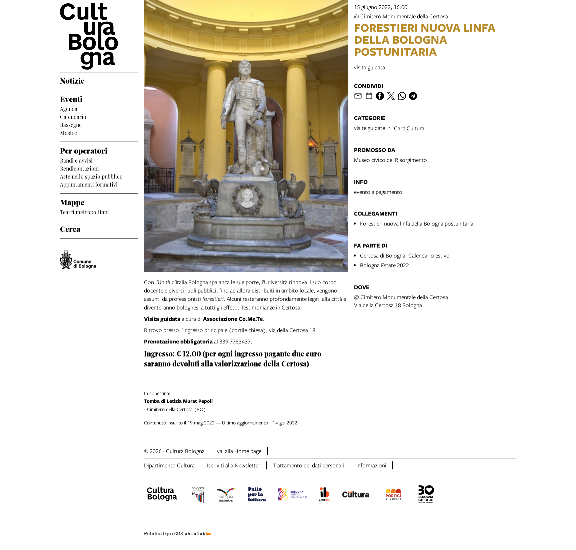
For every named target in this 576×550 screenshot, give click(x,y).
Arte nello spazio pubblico (91, 176)
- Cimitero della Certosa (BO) (178, 401)
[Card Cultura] (355, 495)
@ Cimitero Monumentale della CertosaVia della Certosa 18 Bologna (401, 301)
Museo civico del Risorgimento (390, 160)
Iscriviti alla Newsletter (233, 465)
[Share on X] (391, 96)
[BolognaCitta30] (426, 495)
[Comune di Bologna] (78, 260)
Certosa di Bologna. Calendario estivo (405, 255)
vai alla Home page (239, 451)
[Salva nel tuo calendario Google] (369, 96)
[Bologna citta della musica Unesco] (292, 495)
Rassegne (71, 124)
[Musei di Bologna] (198, 495)
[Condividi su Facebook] (380, 96)
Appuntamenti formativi (89, 184)
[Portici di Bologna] (393, 495)
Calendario (73, 116)
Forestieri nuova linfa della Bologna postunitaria (416, 223)
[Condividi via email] (358, 96)
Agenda (68, 108)
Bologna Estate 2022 (384, 265)
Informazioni (371, 465)
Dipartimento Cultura (169, 465)
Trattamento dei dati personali (308, 465)
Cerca (70, 228)
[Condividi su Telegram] (413, 96)
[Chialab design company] (178, 528)
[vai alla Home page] (99, 36)
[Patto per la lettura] (257, 495)
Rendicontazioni (79, 168)
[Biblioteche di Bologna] (226, 495)
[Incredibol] (324, 495)
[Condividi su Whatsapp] (402, 96)
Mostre (68, 132)
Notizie (72, 80)
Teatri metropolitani (84, 211)
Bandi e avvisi (76, 160)
